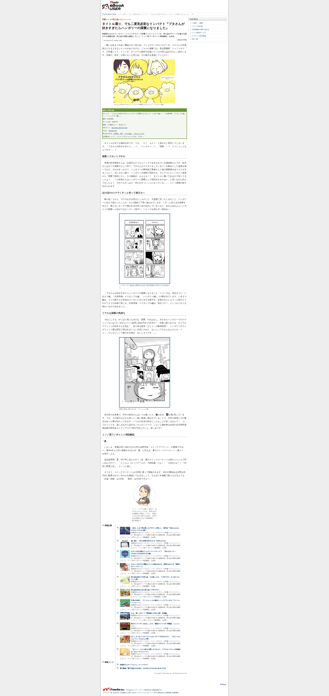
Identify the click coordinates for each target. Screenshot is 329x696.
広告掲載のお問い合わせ (200, 29)
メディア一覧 (107, 693)
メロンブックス (139, 134)
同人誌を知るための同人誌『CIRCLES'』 (145, 590)
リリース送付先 (197, 26)
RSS (155, 693)
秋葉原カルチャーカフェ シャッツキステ (134, 665)
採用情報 (168, 693)
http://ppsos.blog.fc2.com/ (119, 128)
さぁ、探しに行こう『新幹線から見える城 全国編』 (149, 613)
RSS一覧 (195, 39)
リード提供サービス (199, 33)
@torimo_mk (112, 131)
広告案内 (123, 693)
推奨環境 (175, 693)
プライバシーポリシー (145, 693)
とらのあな (128, 134)
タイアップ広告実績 (199, 36)
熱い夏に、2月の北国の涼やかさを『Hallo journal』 (149, 541)
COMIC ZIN (118, 134)
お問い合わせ (132, 693)
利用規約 (223, 684)
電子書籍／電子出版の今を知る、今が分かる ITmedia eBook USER (143, 668)
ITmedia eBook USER (113, 5)
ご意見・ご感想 (197, 23)
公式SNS (116, 693)
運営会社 (161, 693)
